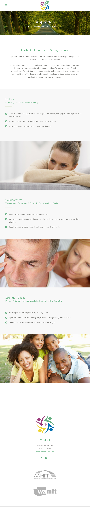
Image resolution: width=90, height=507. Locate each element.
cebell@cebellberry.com (45, 452)
